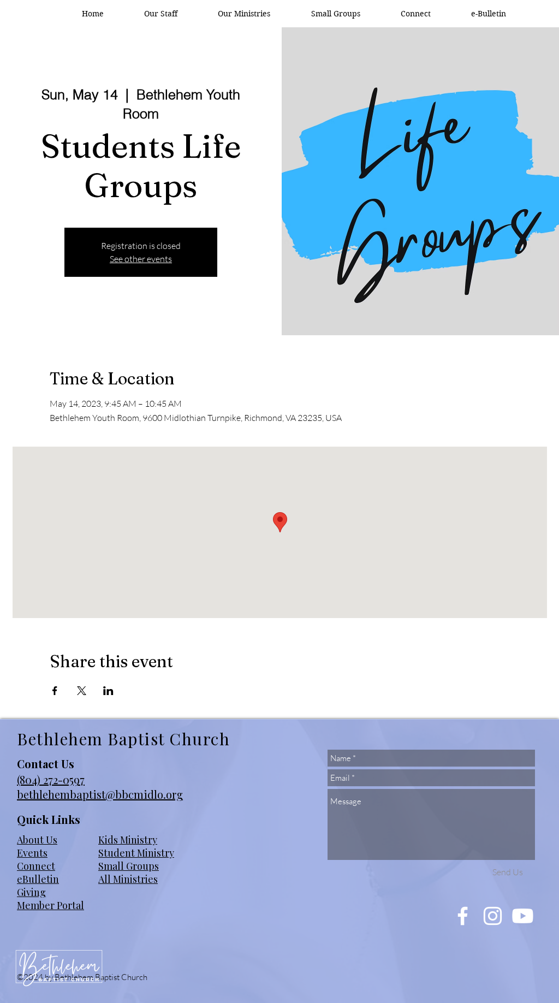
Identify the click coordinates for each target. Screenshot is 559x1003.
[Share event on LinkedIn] (108, 690)
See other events (141, 258)
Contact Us (45, 763)
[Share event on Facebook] (55, 690)
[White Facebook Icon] (462, 916)
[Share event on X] (81, 690)
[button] (244, 13)
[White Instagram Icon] (492, 916)
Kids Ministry (127, 839)
